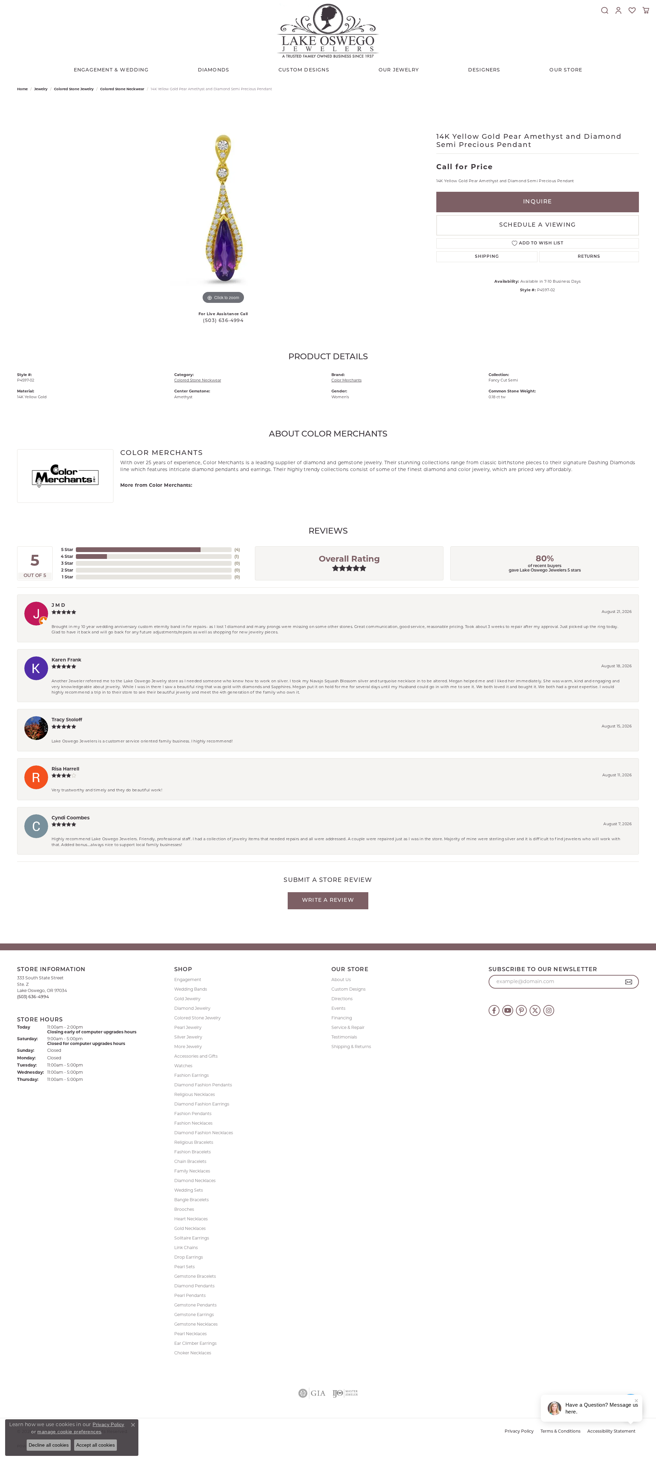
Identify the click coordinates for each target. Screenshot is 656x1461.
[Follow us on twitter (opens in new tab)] (535, 1010)
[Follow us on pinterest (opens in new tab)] (521, 1010)
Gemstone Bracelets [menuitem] (195, 1276)
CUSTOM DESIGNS (303, 70)
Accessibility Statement (611, 1432)
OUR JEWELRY (399, 70)
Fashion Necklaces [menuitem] (193, 1123)
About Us (341, 979)
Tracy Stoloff (67, 719)
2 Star (67, 570)
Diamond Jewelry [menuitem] (192, 1008)
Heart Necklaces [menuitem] (191, 1218)
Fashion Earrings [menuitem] (191, 1075)
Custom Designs (348, 989)
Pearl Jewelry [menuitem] (188, 1027)
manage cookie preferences (69, 1431)
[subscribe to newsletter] (628, 982)
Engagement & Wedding (111, 70)
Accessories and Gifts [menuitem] (196, 1056)
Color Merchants (346, 380)
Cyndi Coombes (71, 817)
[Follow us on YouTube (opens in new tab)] (507, 1010)
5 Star (67, 549)
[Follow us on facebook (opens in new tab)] (494, 1010)
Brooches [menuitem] (184, 1209)
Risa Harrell (65, 769)
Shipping (486, 257)
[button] (604, 10)
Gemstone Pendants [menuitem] (195, 1305)
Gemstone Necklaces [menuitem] (196, 1324)
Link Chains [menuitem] (186, 1247)
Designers (484, 70)
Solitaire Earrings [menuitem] (191, 1238)
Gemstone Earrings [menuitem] (194, 1314)
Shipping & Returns (351, 1046)
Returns (589, 257)
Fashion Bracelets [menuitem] (192, 1151)
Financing (341, 1017)
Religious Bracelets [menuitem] (193, 1142)
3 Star (67, 563)
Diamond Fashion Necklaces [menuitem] (203, 1132)
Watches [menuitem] (183, 1065)
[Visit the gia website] (312, 1393)
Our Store (565, 70)
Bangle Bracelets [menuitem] (191, 1199)
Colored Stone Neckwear (122, 89)
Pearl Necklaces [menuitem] (190, 1333)
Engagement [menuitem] (187, 979)
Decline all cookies (49, 1445)
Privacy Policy (519, 1432)
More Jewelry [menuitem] (188, 1046)
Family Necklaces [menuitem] (192, 1171)
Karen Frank (66, 659)
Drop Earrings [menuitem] (188, 1257)
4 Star (67, 556)
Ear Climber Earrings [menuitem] (195, 1343)
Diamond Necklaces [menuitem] (195, 1180)
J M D (58, 605)
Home (22, 89)
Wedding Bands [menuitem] (190, 989)
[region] (223, 203)
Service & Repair (348, 1027)
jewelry (40, 89)
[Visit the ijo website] (345, 1393)
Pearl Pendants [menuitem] (190, 1295)
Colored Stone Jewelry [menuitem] (197, 1017)
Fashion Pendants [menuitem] (192, 1113)
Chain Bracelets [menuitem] (190, 1161)
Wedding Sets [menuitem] (188, 1190)
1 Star (67, 576)
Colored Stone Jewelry (74, 89)
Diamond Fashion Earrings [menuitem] (201, 1104)
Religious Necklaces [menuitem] (194, 1094)
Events (338, 1008)
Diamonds (214, 70)
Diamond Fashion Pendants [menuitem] (203, 1084)
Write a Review (328, 900)
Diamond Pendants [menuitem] (194, 1285)
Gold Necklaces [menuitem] (190, 1228)
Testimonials (344, 1037)
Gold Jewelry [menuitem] (187, 998)
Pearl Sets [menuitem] (184, 1266)
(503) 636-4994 (223, 321)
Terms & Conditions (560, 1432)
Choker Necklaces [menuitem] (192, 1352)
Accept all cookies (95, 1445)
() (237, 549)
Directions (342, 998)
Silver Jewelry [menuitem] (188, 1037)
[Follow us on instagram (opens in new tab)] (548, 1010)
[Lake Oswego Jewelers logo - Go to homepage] (328, 30)
